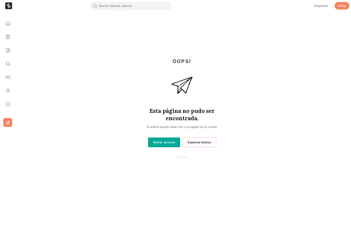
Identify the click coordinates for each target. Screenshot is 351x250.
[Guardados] (6, 104)
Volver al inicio (164, 142)
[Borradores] (6, 50)
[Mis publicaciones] (6, 37)
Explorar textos (199, 142)
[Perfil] (6, 90)
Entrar (342, 6)
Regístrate (321, 6)
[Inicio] (6, 23)
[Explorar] (6, 64)
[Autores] (6, 77)
